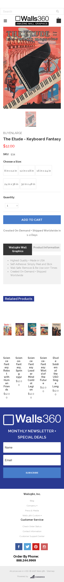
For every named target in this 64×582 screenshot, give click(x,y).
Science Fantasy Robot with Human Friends (6, 374)
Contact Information (32, 531)
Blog (32, 501)
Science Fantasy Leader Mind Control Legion (31, 374)
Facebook (18, 546)
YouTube (44, 546)
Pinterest (35, 546)
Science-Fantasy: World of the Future (43, 371)
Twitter (27, 546)
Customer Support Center (32, 536)
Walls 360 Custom (31, 515)
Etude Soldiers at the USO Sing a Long (55, 372)
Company (31, 505)
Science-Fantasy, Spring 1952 (18, 367)
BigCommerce (38, 576)
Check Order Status (32, 526)
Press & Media (32, 510)
